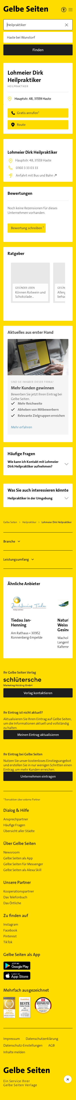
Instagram (10, 924)
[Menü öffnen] (70, 10)
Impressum (11, 1039)
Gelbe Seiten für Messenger (23, 864)
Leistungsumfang (16, 559)
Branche (9, 541)
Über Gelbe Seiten (19, 843)
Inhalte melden (14, 1052)
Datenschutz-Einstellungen (22, 1045)
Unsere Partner (17, 882)
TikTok (7, 942)
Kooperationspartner (18, 891)
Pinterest (10, 936)
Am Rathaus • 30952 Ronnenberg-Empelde (26, 628)
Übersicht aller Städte (19, 831)
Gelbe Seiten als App (18, 858)
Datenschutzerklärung (42, 1039)
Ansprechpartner (15, 819)
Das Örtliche (12, 903)
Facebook (10, 930)
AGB (51, 1045)
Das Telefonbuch (15, 897)
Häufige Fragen (14, 825)
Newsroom (11, 852)
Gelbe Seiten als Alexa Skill (22, 870)
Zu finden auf (15, 915)
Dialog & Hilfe (16, 810)
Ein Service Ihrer (20, 1083)
